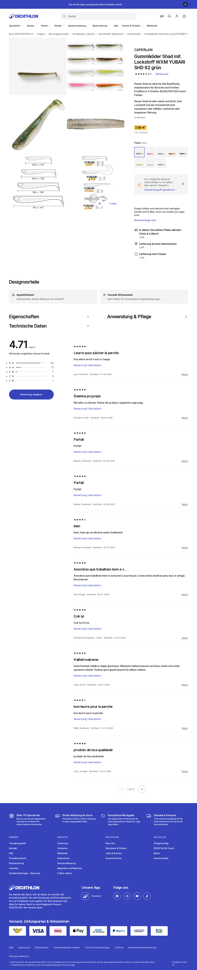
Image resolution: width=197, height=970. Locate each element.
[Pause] (185, 4)
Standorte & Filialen (115, 848)
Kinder (58, 25)
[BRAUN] (183, 152)
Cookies (119, 947)
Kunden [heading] (13, 837)
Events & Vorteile (131, 25)
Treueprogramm (17, 843)
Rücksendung (16, 863)
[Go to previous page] (120, 789)
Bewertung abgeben (31, 394)
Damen (31, 25)
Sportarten (15, 25)
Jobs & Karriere (113, 853)
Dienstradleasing (66, 863)
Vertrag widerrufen (19, 956)
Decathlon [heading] (112, 837)
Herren (45, 25)
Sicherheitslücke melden (67, 947)
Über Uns (110, 843)
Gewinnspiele (161, 858)
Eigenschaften (24, 316)
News (157, 853)
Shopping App (161, 843)
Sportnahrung (100, 25)
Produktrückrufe (17, 858)
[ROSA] (150, 152)
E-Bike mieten (64, 873)
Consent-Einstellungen (97, 947)
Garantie (13, 868)
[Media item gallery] (66, 124)
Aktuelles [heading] (160, 837)
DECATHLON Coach (164, 848)
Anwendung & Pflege (129, 316)
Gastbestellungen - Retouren (24, 873)
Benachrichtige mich (145, 220)
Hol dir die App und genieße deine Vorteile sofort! (95, 4)
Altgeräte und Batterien (69, 868)
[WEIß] (150, 163)
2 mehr (113, 203)
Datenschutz (41, 947)
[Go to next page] (142, 789)
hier (73, 965)
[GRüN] (139, 152)
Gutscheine (63, 858)
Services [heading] (62, 837)
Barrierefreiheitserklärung (142, 947)
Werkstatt (152, 25)
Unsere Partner (113, 858)
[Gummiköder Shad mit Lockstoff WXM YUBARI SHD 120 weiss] (95, 66)
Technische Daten (28, 326)
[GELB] (139, 163)
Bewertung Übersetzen (87, 365)
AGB (11, 947)
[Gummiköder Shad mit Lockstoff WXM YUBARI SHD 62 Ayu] (37, 66)
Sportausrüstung (77, 25)
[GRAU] (161, 152)
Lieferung (62, 843)
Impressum (24, 947)
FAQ (11, 853)
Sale (116, 25)
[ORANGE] (172, 152)
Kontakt (13, 848)
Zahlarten (62, 848)
